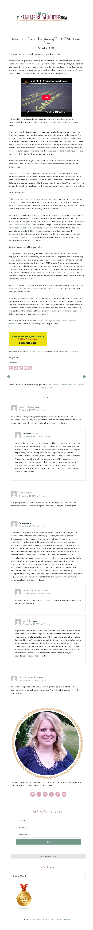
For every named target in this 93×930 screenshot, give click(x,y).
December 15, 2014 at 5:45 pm (36, 594)
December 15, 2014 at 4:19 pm (32, 410)
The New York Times (32, 351)
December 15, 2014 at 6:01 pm (36, 624)
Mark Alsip (23, 493)
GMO (75, 385)
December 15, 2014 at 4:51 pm (32, 496)
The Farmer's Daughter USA (42, 16)
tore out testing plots (64, 273)
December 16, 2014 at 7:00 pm (36, 437)
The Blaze (41, 351)
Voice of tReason (26, 407)
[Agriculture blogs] (24, 909)
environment (66, 385)
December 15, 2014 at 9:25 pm (32, 680)
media (49, 388)
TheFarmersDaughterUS (34, 591)
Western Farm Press (75, 351)
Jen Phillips (28, 621)
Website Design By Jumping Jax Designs (55, 919)
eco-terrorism (53, 385)
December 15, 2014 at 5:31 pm (32, 526)
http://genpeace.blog (28, 677)
